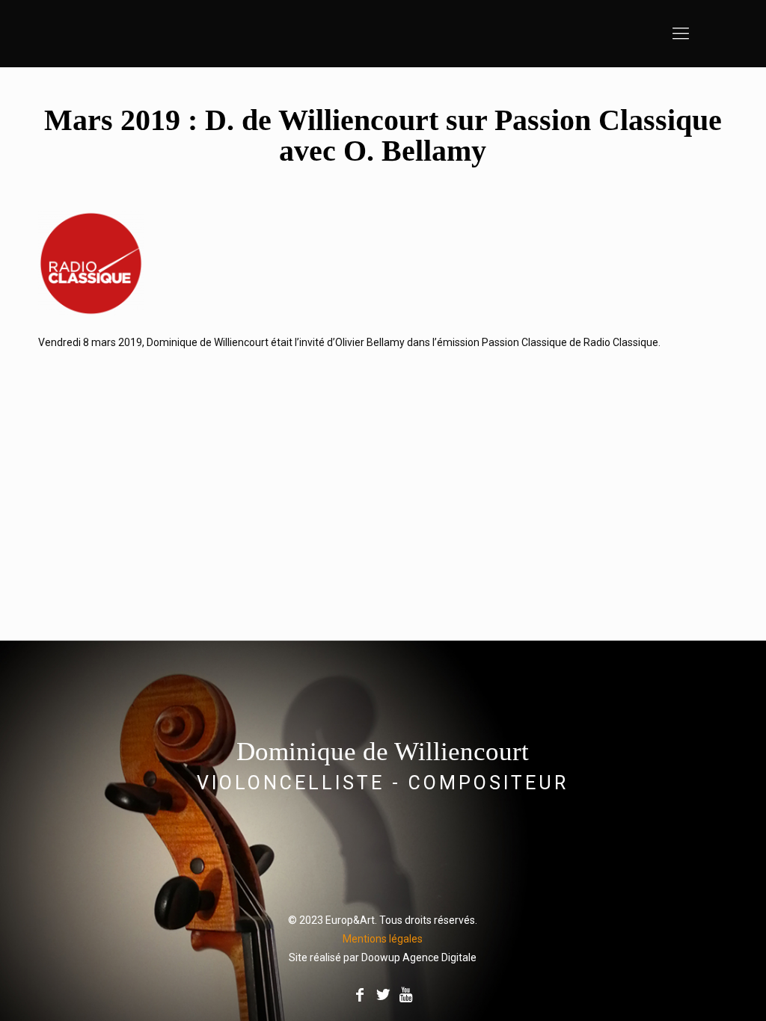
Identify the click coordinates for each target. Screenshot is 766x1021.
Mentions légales (383, 939)
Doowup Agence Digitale (419, 957)
